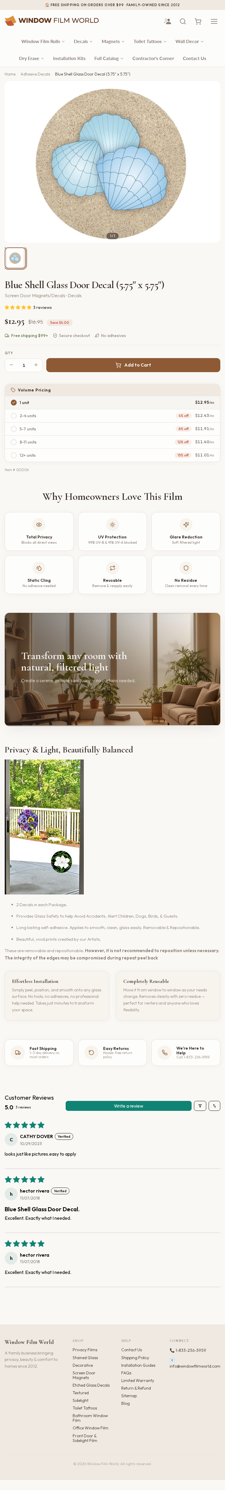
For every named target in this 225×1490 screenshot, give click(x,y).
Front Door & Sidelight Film (85, 1438)
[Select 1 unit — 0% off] (14, 403)
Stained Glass (85, 1357)
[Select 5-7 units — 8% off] (14, 429)
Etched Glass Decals (91, 1385)
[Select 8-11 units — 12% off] (14, 442)
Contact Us (131, 1349)
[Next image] (211, 162)
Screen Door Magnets (84, 1375)
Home (10, 74)
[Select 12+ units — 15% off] (14, 455)
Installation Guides (138, 1365)
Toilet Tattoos (85, 1408)
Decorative (83, 1365)
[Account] (167, 21)
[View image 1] (15, 257)
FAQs (126, 1373)
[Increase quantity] (36, 365)
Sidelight (80, 1400)
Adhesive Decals (35, 74)
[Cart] (198, 21)
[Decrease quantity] (11, 365)
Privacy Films (85, 1349)
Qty (9, 353)
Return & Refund (136, 1388)
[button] (18, 307)
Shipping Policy (135, 1357)
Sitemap (129, 1395)
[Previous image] (14, 162)
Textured (81, 1392)
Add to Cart (137, 365)
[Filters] (200, 1106)
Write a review (128, 1106)
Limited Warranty (137, 1380)
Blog (125, 1403)
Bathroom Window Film (90, 1418)
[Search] (183, 21)
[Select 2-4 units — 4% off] (14, 416)
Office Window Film (90, 1428)
